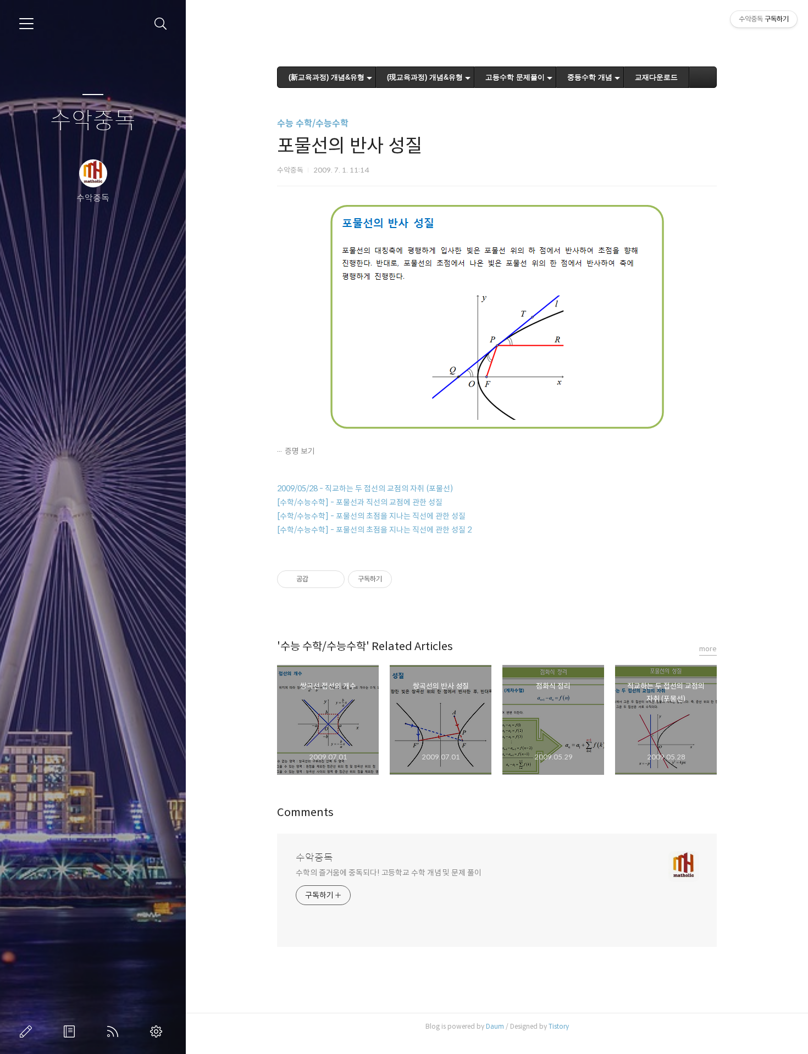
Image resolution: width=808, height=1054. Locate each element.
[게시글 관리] (332, 579)
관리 (158, 1031)
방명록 (71, 1031)
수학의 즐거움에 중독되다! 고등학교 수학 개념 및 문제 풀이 (389, 873)
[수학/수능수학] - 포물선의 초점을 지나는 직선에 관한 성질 (371, 516)
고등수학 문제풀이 (515, 77)
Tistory (559, 1026)
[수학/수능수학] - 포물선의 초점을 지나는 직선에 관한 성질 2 (374, 530)
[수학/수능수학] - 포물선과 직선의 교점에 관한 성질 (359, 502)
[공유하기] (318, 579)
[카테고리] (26, 23)
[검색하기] (160, 24)
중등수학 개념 (589, 77)
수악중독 (93, 121)
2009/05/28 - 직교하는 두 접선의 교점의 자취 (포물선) (365, 488)
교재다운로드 (656, 77)
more (708, 648)
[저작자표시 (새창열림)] (397, 579)
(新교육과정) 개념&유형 (326, 77)
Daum (495, 1026)
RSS (115, 1031)
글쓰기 (28, 1031)
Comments (305, 812)
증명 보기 (300, 451)
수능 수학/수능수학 (312, 123)
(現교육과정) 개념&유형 (425, 77)
